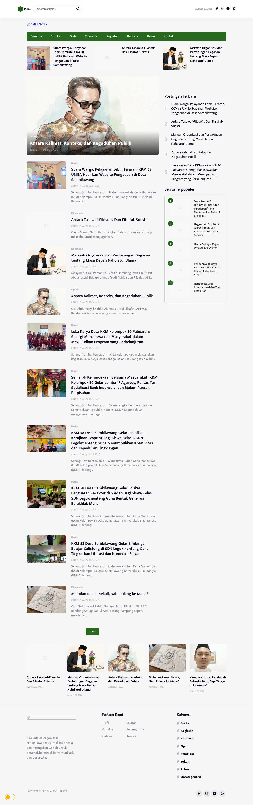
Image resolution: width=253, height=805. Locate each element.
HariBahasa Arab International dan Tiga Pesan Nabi (207, 287)
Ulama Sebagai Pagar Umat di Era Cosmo (206, 246)
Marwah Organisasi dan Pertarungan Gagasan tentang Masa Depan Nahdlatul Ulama (206, 54)
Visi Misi (107, 729)
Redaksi (107, 736)
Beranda (36, 36)
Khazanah (77, 213)
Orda (73, 36)
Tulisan (90, 36)
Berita (131, 36)
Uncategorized (191, 777)
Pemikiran (188, 753)
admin (39, 150)
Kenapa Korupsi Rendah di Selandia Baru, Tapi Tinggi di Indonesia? (208, 681)
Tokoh (185, 761)
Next (92, 631)
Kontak (169, 36)
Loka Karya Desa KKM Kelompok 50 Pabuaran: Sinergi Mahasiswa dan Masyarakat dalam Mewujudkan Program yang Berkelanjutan (96, 137)
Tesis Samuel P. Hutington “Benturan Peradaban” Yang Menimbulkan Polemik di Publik (207, 208)
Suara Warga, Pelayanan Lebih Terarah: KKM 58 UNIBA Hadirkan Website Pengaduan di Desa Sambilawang (70, 56)
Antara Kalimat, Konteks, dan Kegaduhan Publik (112, 296)
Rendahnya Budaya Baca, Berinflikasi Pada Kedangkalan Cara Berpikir (207, 269)
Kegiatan (112, 36)
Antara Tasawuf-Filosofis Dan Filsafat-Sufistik (138, 50)
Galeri (151, 36)
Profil (54, 36)
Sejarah (131, 722)
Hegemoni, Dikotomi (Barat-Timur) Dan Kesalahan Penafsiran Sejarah (206, 229)
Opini (74, 289)
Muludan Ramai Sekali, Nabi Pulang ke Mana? (109, 594)
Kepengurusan (136, 729)
